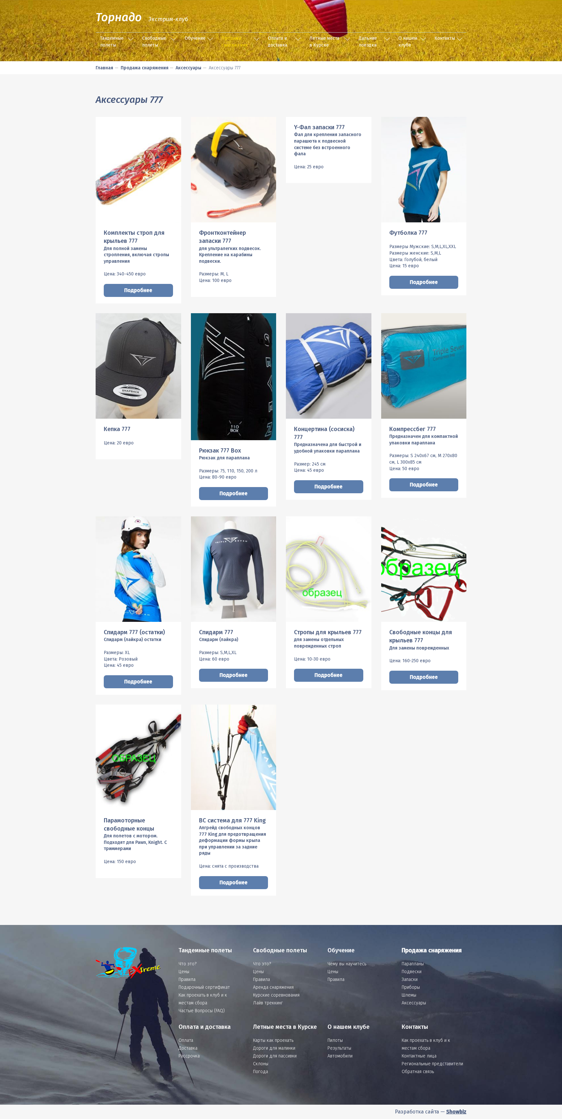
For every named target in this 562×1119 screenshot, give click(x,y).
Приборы (411, 987)
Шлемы (409, 995)
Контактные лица (419, 1056)
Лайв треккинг (268, 1003)
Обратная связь (418, 1071)
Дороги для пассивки (275, 1056)
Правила (187, 979)
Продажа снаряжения (234, 41)
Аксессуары (188, 68)
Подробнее (138, 290)
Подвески (411, 971)
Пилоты (335, 1040)
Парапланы (413, 964)
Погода (260, 1071)
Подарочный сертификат (204, 987)
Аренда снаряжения (273, 987)
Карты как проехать (273, 1040)
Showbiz (456, 1112)
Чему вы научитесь (347, 964)
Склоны (260, 1064)
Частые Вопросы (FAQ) (202, 1011)
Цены (184, 971)
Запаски (410, 979)
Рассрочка (189, 1056)
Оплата (186, 1040)
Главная (104, 68)
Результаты (339, 1048)
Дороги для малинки (274, 1048)
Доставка (188, 1048)
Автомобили (340, 1056)
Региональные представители (432, 1064)
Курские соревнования (276, 995)
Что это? (187, 964)
